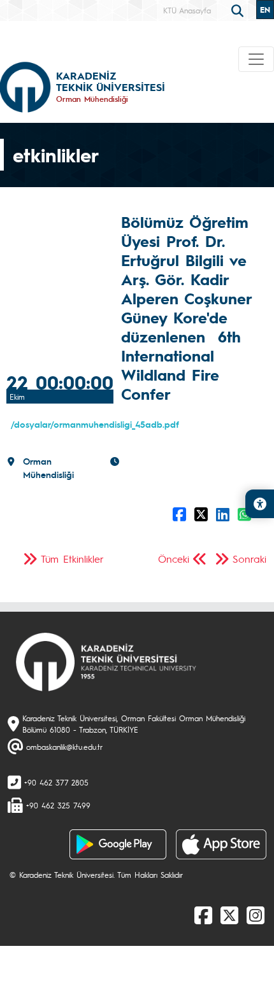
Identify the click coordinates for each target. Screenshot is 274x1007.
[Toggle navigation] (256, 59)
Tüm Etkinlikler (72, 558)
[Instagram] (255, 914)
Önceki (173, 558)
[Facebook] (203, 914)
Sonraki (249, 558)
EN (265, 9)
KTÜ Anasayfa (187, 10)
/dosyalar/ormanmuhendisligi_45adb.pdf (95, 424)
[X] (229, 914)
